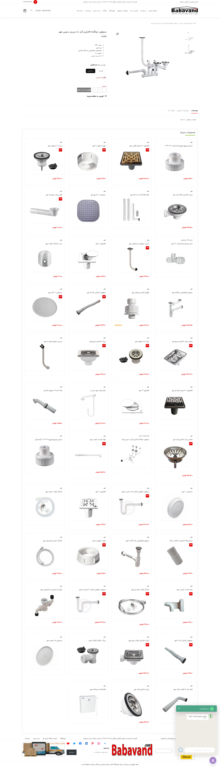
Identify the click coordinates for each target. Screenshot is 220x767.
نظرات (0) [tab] (171, 110)
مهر (180, 23)
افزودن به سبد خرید (84, 90)
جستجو (71, 752)
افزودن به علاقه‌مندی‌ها (95, 96)
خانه (194, 23)
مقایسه (104, 36)
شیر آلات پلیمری (187, 240)
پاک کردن (100, 77)
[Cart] (24, 10)
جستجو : (106, 748)
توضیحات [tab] (194, 110)
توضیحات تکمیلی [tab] (183, 110)
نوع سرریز (102, 65)
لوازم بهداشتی (187, 23)
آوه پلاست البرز (144, 436)
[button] (117, 34)
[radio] (101, 71)
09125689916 (27, 2)
